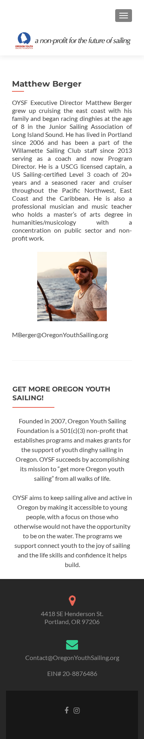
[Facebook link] (66, 709)
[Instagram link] (77, 709)
